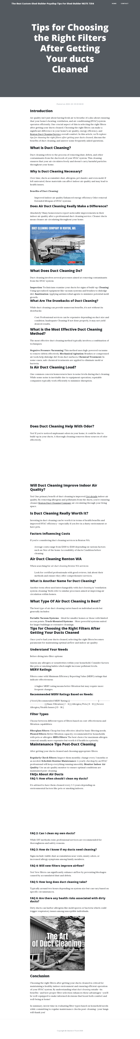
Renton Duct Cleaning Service (45, 134)
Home (114, 3)
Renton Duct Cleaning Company (54, 503)
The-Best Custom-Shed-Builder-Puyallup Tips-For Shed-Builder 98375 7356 (52, 3)
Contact (125, 3)
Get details (91, 496)
